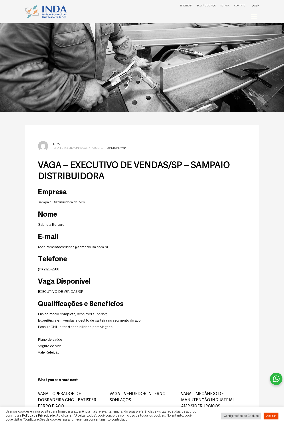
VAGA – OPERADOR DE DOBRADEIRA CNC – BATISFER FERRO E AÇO (67, 400)
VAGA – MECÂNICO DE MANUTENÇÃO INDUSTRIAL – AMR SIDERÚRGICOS (209, 400)
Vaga (123, 148)
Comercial (113, 148)
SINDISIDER (186, 6)
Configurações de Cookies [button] (241, 416)
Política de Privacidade (38, 415)
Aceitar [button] (271, 416)
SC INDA (225, 6)
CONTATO (239, 6)
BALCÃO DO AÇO (206, 6)
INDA (56, 144)
